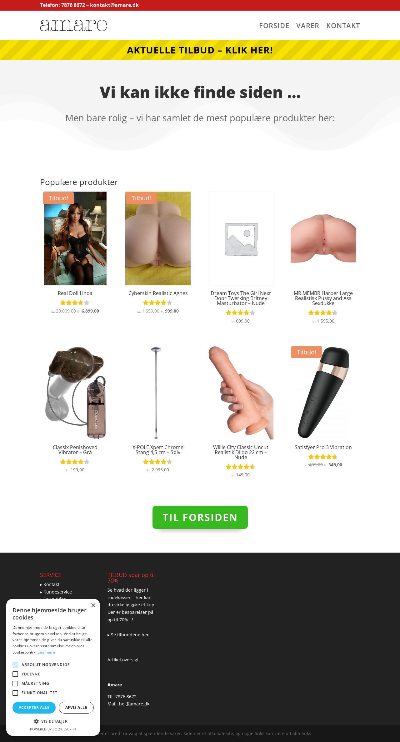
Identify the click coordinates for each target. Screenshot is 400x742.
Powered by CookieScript (53, 729)
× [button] (93, 605)
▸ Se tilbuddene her (128, 635)
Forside (274, 26)
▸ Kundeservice (56, 592)
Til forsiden (200, 517)
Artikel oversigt (123, 660)
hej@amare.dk (134, 704)
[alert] (53, 667)
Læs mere (46, 652)
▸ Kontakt (49, 584)
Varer (307, 26)
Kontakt (343, 26)
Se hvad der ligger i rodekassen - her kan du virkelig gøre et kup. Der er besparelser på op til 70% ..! (132, 605)
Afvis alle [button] (76, 707)
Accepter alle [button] (34, 707)
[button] (53, 721)
